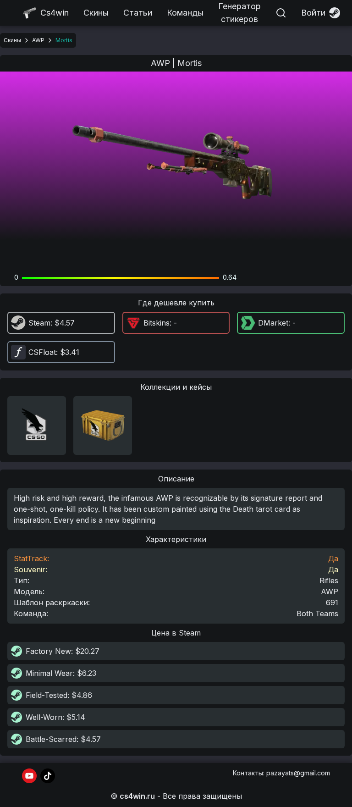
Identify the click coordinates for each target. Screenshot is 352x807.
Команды (185, 12)
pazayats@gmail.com (298, 773)
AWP (38, 40)
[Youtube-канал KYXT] (29, 775)
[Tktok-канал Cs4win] (47, 775)
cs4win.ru (137, 796)
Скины (96, 12)
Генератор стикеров (239, 12)
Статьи (137, 12)
